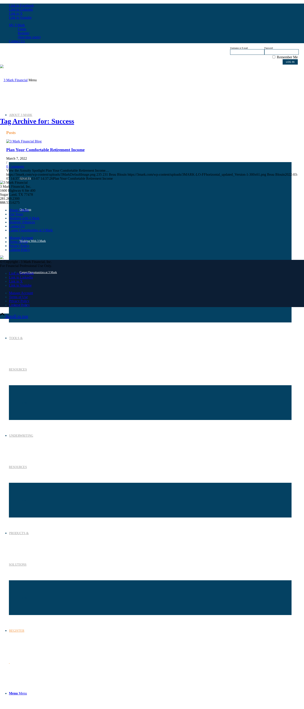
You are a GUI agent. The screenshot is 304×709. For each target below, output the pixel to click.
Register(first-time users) (29, 35)
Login (22, 29)
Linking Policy (19, 250)
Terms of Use (18, 242)
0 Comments (15, 166)
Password (268, 48)
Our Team (16, 214)
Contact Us (17, 41)
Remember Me (287, 57)
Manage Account (21, 238)
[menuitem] (150, 693)
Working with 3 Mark (24, 218)
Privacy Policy (19, 246)
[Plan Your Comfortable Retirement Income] (24, 141)
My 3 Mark (17, 25)
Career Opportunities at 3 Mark (31, 230)
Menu (32, 80)
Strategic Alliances (22, 222)
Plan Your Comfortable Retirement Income (45, 149)
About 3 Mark (19, 210)
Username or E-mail (239, 48)
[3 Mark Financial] (14, 80)
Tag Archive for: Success (37, 121)
